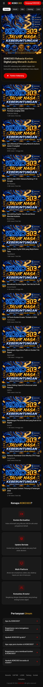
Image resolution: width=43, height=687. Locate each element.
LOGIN (22, 675)
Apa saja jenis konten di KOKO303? (19, 644)
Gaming (30, 9)
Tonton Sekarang (17, 76)
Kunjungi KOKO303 (32, 3)
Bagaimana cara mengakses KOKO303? (17, 629)
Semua (6, 9)
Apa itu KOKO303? (12, 621)
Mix (22, 9)
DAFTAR (15, 675)
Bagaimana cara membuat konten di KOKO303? (19, 652)
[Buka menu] (4, 3)
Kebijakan (21, 679)
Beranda (8, 675)
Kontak (35, 675)
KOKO (17, 3)
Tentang (28, 675)
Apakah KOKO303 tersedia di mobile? (17, 662)
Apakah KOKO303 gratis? (15, 637)
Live (38, 9)
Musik (15, 9)
